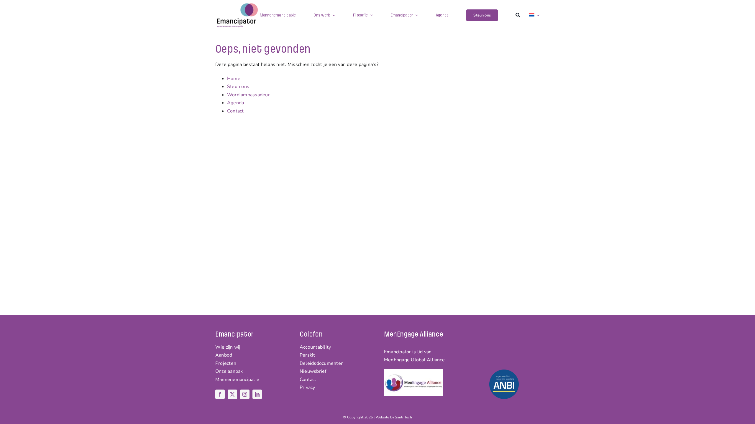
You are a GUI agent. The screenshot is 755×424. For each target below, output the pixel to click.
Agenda (235, 103)
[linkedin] (257, 394)
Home (233, 78)
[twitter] (232, 394)
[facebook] (220, 394)
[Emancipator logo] (237, 5)
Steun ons (238, 86)
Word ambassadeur (248, 95)
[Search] (518, 15)
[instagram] (245, 394)
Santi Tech (403, 417)
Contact (235, 111)
